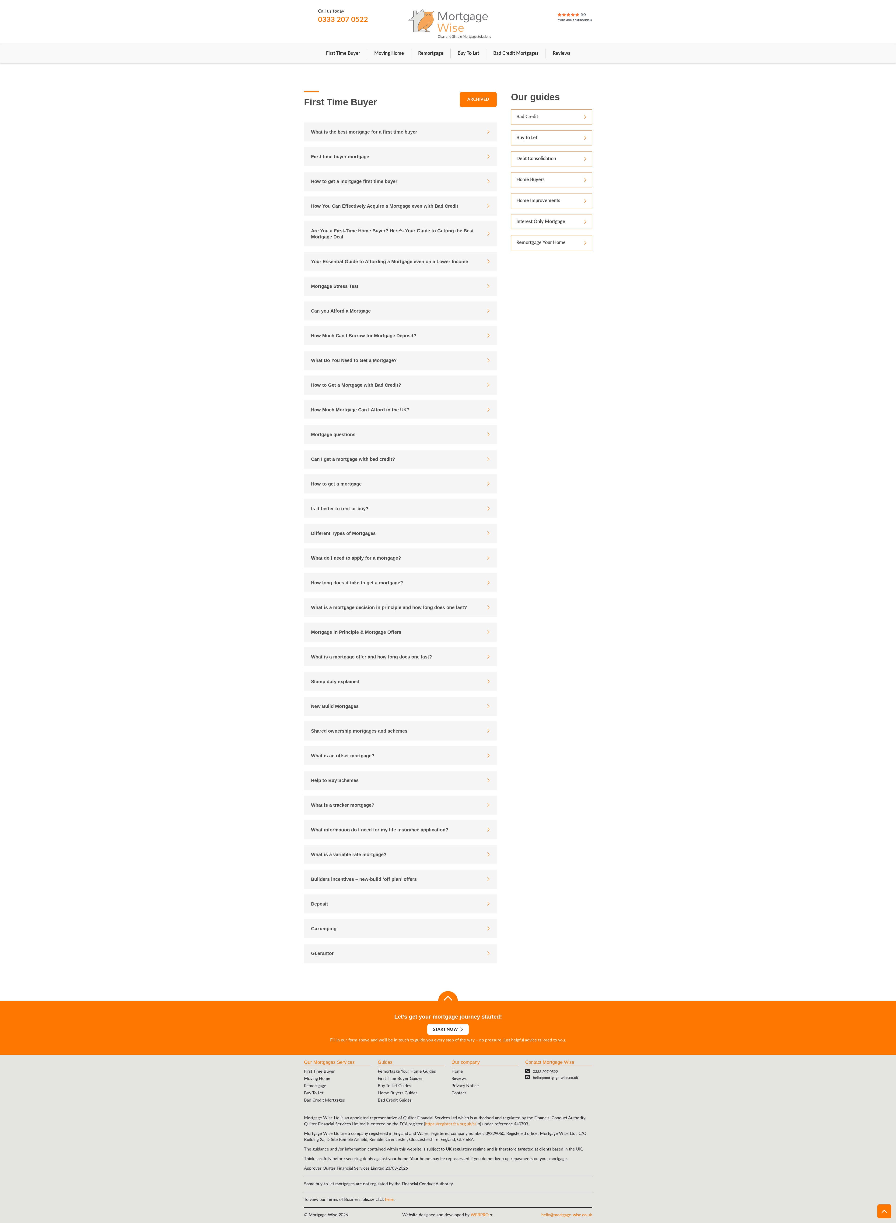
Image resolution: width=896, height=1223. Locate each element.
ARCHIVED (478, 99)
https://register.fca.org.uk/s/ (450, 1124)
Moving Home (389, 53)
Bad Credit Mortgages (516, 53)
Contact (459, 1093)
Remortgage (430, 53)
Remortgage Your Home (541, 242)
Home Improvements (538, 200)
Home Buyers (530, 179)
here (389, 1200)
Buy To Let (468, 53)
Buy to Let (526, 137)
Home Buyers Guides (397, 1093)
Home (457, 1071)
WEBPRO (480, 1215)
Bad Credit (527, 116)
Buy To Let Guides (394, 1086)
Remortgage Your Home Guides (407, 1071)
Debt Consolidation (536, 158)
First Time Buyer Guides (400, 1079)
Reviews (561, 53)
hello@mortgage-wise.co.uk (555, 1078)
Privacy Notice (465, 1086)
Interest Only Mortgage (540, 221)
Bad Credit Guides (395, 1100)
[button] (884, 1211)
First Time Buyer (343, 53)
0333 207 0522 (343, 19)
